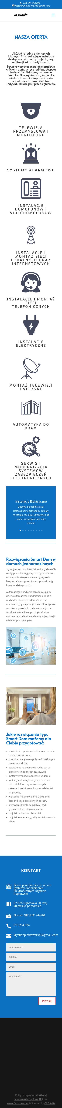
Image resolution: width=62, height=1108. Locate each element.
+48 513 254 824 (31, 3)
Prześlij (47, 1001)
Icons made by (23, 1099)
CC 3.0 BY (49, 1103)
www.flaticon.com (17, 1103)
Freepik (36, 1099)
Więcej (43, 1095)
